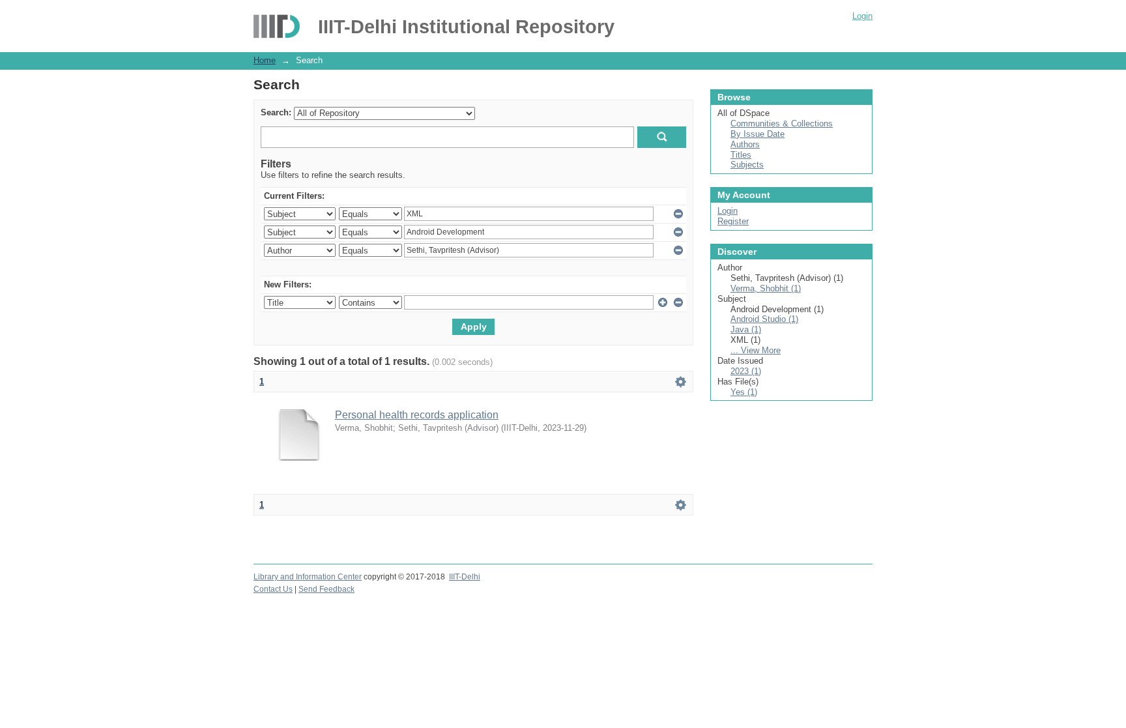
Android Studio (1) (764, 319)
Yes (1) (743, 392)
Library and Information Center (307, 576)
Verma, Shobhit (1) (765, 288)
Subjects (747, 164)
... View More (755, 350)
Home (264, 60)
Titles (740, 155)
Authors (745, 144)
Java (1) (745, 329)
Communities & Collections (781, 123)
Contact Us (273, 589)
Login (862, 16)
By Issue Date (757, 134)
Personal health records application (416, 414)
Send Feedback (326, 589)
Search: (276, 112)
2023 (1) (745, 371)
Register (733, 221)
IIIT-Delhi (464, 576)
